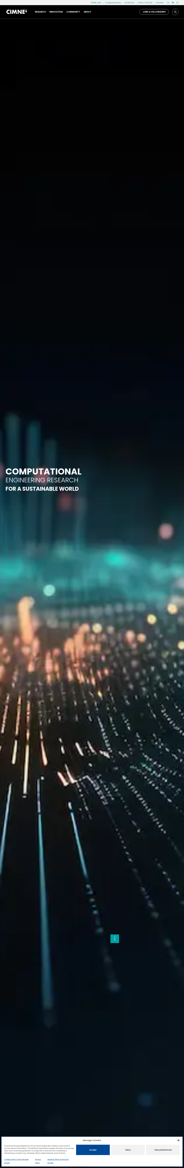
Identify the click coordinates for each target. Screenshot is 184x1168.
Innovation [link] (56, 11)
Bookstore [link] (129, 2)
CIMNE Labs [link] (96, 2)
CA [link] (168, 2)
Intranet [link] (160, 2)
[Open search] (175, 12)
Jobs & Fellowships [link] (154, 11)
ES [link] (177, 2)
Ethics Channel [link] (145, 2)
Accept (93, 1149)
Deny (128, 1149)
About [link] (87, 11)
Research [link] (40, 11)
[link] (16, 12)
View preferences (163, 1149)
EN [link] (173, 2)
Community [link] (73, 11)
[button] (178, 1140)
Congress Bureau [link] (113, 2)
